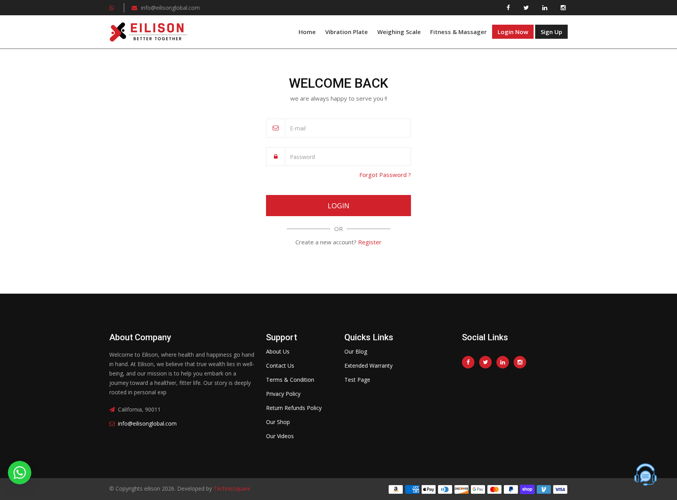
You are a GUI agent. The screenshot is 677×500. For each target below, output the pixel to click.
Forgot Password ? (385, 175)
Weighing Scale (399, 32)
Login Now (513, 32)
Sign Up (551, 32)
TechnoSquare (231, 488)
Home (307, 32)
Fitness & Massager (458, 32)
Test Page (357, 379)
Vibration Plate (346, 32)
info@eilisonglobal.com (170, 7)
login (338, 205)
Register (370, 242)
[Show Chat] (645, 474)
